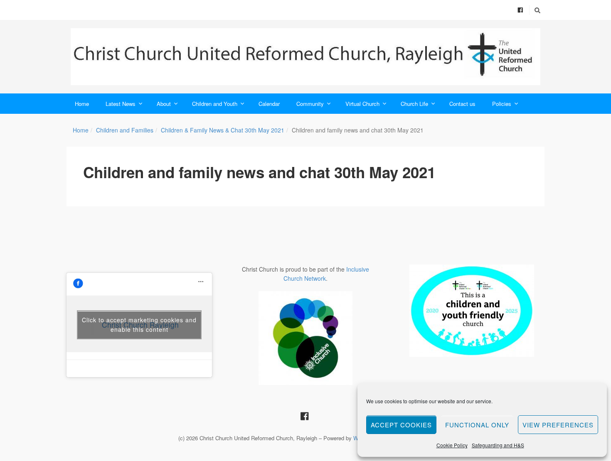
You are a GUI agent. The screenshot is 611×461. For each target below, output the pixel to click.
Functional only (477, 424)
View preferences (558, 424)
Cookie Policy (452, 445)
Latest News (121, 104)
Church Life (414, 104)
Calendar (269, 104)
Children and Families (124, 130)
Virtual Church (362, 104)
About (164, 104)
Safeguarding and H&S (498, 445)
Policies (501, 104)
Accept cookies (401, 424)
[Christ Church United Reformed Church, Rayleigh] (305, 56)
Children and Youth (214, 104)
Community (310, 104)
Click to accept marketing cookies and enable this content (139, 324)
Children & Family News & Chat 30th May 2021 (222, 130)
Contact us (462, 104)
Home (82, 104)
